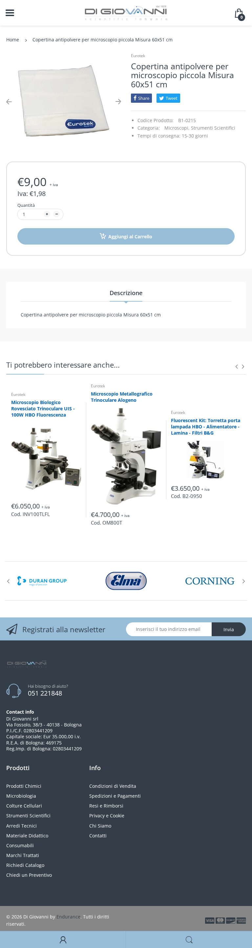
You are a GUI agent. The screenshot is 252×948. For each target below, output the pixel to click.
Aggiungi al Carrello (130, 236)
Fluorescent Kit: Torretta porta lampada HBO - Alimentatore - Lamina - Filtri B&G (205, 426)
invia (228, 629)
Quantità (26, 205)
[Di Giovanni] (126, 12)
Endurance (68, 917)
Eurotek (138, 55)
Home (12, 39)
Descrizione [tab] (126, 293)
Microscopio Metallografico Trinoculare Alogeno (122, 397)
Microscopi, (177, 128)
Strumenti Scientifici (213, 128)
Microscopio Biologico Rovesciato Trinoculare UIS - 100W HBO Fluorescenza (43, 408)
